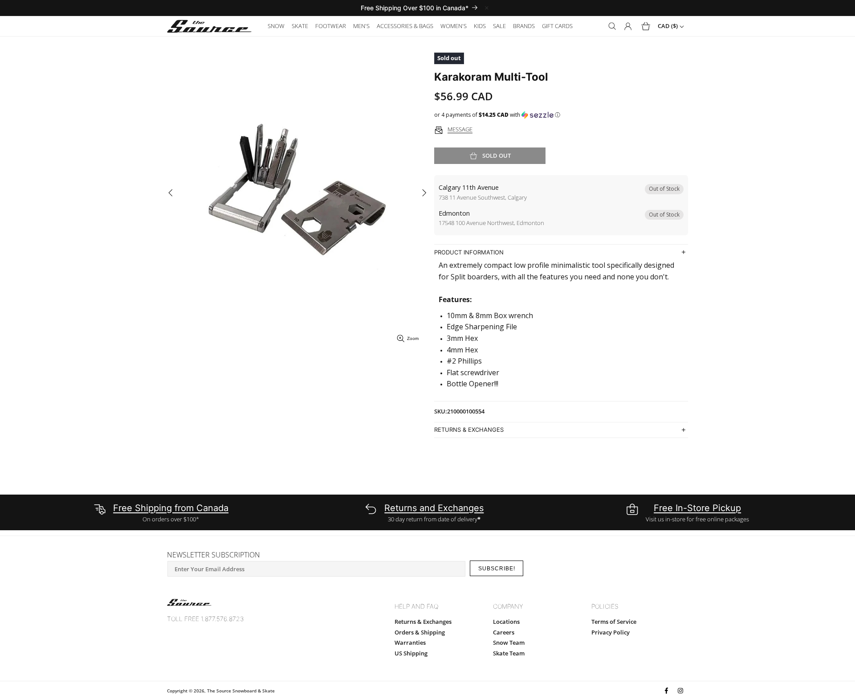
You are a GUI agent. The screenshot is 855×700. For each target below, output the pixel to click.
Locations (506, 622)
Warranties (410, 643)
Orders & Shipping (420, 632)
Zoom (413, 338)
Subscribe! (496, 568)
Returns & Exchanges (423, 622)
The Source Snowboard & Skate (241, 691)
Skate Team (509, 653)
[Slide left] (170, 193)
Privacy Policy (610, 632)
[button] (276, 26)
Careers (503, 632)
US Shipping (411, 653)
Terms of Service (613, 622)
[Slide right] (424, 193)
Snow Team (509, 643)
